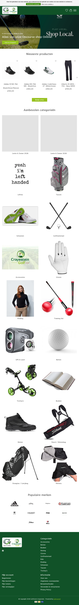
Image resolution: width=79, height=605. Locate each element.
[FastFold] (64, 504)
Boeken (59, 401)
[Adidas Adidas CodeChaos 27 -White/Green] (49, 70)
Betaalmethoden (47, 584)
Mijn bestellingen (8, 581)
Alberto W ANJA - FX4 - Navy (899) (68, 85)
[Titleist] (31, 523)
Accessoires (20, 277)
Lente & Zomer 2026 (20, 153)
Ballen (58, 360)
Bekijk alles (39, 100)
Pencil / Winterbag (59, 442)
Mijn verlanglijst (8, 587)
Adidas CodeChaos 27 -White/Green (49, 85)
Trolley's (20, 401)
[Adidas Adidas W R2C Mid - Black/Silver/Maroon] (10, 70)
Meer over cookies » (47, 4)
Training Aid (58, 318)
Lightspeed (56, 599)
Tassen (58, 195)
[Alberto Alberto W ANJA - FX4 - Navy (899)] (68, 70)
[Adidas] (14, 504)
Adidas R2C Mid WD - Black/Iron (30, 85)
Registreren (6, 578)
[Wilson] (48, 523)
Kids (42, 559)
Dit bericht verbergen (33, 4)
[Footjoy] (14, 513)
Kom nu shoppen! (10, 42)
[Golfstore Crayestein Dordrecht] (9, 10)
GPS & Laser (20, 360)
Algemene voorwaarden (50, 581)
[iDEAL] (39, 602)
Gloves (58, 277)
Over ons (44, 578)
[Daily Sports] (48, 504)
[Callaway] (31, 504)
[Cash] (36, 602)
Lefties (20, 195)
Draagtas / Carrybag (20, 483)
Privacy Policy (46, 590)
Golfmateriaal (58, 236)
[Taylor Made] (64, 513)
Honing (43, 550)
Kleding (20, 318)
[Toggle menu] (75, 10)
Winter (20, 442)
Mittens (59, 483)
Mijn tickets (6, 584)
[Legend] (31, 513)
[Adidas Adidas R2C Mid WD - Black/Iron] (29, 70)
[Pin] (42, 602)
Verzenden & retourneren (50, 587)
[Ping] (48, 513)
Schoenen (20, 236)
